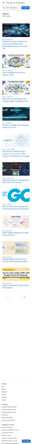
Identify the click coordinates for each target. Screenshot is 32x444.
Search (25, 8)
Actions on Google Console (9, 438)
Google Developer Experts (8, 412)
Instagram (4, 392)
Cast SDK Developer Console (9, 441)
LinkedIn (3, 394)
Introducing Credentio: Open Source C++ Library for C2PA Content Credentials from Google (15, 153)
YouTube (3, 400)
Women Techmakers (7, 417)
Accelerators (5, 415)
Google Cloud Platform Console (10, 430)
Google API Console (6, 427)
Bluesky (3, 389)
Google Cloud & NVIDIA (8, 420)
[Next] (24, 297)
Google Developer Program (9, 407)
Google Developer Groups (8, 409)
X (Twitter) (4, 397)
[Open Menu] (3, 2)
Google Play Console (7, 432)
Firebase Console (6, 435)
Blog (2, 386)
